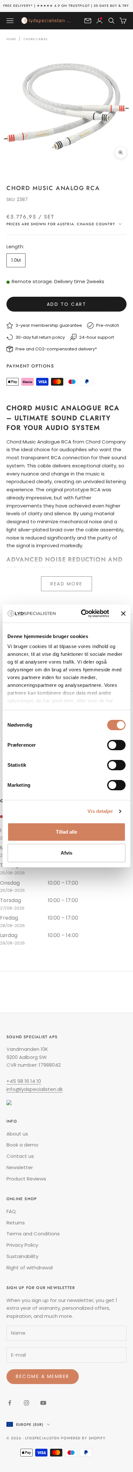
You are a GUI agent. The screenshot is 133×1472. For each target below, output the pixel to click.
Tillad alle (66, 832)
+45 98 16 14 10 (23, 1081)
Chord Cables (36, 39)
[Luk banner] (123, 613)
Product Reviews (26, 1178)
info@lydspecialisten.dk (34, 1089)
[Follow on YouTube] (43, 1403)
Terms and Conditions (33, 1233)
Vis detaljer (100, 811)
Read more (66, 584)
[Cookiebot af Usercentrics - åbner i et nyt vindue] (82, 613)
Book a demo (22, 1144)
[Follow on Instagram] (26, 1403)
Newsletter (19, 1167)
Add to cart (67, 304)
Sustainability (22, 1256)
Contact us (20, 1156)
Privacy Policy (22, 1245)
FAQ (11, 1211)
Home (11, 39)
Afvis (66, 853)
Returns (15, 1222)
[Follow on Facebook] (9, 1403)
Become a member (42, 1376)
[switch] (116, 745)
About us (17, 1133)
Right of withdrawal (29, 1267)
